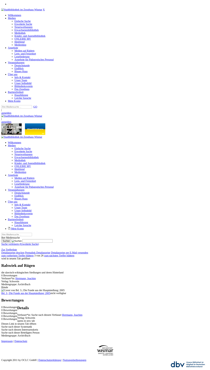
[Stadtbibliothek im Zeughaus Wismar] (21, 9)
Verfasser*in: (8, 278)
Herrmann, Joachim (25, 278)
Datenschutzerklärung (49, 360)
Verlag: (5, 281)
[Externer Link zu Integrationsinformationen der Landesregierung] (35, 134)
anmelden (6, 113)
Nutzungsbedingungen (74, 360)
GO (35, 106)
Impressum (7, 341)
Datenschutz (20, 341)
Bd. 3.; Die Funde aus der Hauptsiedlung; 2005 (25, 293)
